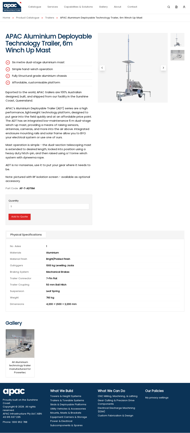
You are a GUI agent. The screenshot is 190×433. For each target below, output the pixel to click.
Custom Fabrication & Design (115, 415)
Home (6, 17)
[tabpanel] (95, 275)
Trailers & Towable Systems (67, 400)
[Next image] (163, 68)
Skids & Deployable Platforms (68, 404)
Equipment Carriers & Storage (68, 417)
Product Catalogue (27, 17)
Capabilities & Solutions (78, 7)
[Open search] (169, 7)
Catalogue (34, 7)
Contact (132, 7)
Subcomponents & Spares (66, 425)
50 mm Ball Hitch (56, 284)
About (117, 7)
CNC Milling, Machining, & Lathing (117, 396)
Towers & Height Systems (65, 396)
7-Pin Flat (51, 278)
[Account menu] (184, 7)
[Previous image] (102, 68)
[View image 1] (177, 40)
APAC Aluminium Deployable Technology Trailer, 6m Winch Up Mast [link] (101, 17)
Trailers (49, 17)
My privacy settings (156, 397)
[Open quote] (176, 7)
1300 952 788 (19, 422)
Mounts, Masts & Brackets (65, 413)
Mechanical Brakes (57, 272)
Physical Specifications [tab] (26, 234)
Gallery (103, 7)
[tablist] (95, 235)
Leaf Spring (53, 291)
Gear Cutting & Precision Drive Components (116, 402)
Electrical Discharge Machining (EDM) (116, 409)
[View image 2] (177, 55)
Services (53, 7)
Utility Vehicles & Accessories (68, 408)
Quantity (14, 200)
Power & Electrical (61, 421)
